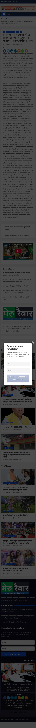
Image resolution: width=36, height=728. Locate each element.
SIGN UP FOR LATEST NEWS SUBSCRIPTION (18, 378)
